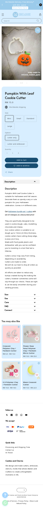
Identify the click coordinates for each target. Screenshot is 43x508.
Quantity (8, 149)
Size (6, 113)
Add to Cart (21, 160)
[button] (2, 14)
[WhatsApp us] (5, 503)
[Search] (37, 20)
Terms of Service (11, 501)
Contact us (10, 450)
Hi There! (9, 453)
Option (8, 132)
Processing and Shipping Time (18, 447)
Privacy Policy (23, 501)
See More (17, 2)
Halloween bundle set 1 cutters (20, 211)
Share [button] (10, 172)
